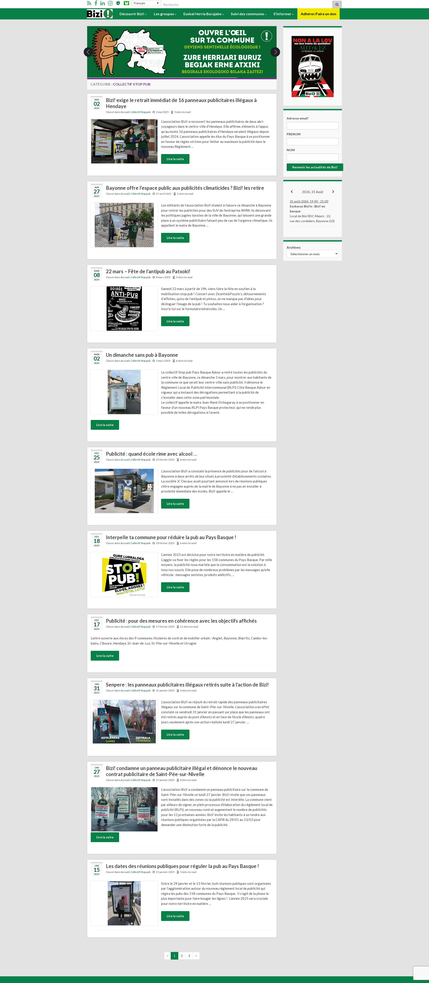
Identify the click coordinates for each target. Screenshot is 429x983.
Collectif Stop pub (140, 112)
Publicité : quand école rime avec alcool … (151, 454)
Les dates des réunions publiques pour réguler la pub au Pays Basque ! (182, 866)
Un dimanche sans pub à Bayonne (142, 355)
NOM (291, 150)
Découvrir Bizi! (132, 14)
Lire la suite (175, 159)
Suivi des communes (248, 14)
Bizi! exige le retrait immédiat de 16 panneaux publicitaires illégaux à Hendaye (181, 103)
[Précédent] (292, 191)
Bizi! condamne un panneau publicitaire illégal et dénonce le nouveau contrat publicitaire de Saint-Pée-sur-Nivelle (181, 771)
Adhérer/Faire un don (318, 14)
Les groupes (164, 14)
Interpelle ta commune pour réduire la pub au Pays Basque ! (171, 537)
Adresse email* (298, 118)
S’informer (282, 14)
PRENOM (294, 134)
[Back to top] (419, 956)
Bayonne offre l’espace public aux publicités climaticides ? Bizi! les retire (185, 188)
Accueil (93, 14)
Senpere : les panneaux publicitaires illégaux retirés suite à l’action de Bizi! (187, 685)
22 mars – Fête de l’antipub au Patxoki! (148, 271)
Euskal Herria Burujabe (202, 14)
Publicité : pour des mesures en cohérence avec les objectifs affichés (181, 621)
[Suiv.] (333, 191)
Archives (294, 247)
